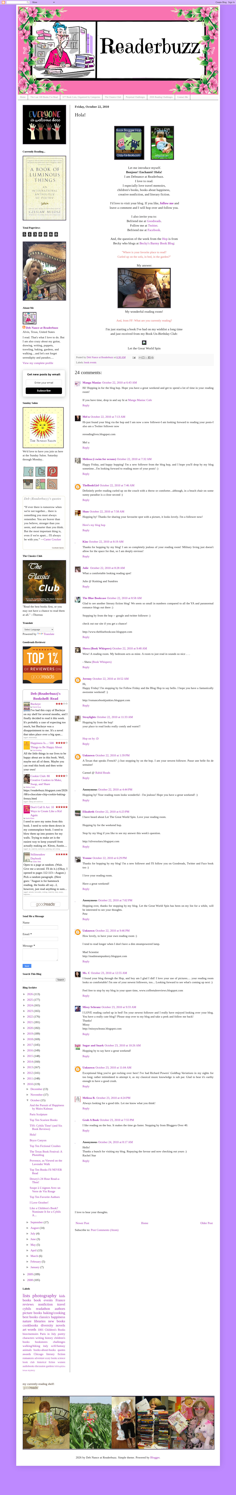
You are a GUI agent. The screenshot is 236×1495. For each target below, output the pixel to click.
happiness (58, 1317)
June (34, 1239)
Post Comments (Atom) (104, 1230)
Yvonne (87, 858)
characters (28, 1337)
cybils (27, 1309)
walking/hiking (31, 1345)
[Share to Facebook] (149, 357)
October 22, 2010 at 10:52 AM (111, 678)
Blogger (154, 1457)
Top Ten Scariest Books (43, 1120)
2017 (30, 1044)
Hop (165, 239)
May (34, 1244)
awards (27, 1354)
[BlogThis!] (143, 357)
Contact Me (182, 97)
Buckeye (36, 703)
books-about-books (45, 1349)
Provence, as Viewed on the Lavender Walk (46, 1162)
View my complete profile (38, 363)
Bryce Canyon (38, 1140)
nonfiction (45, 1304)
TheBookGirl (91, 485)
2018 (30, 1039)
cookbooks (30, 1325)
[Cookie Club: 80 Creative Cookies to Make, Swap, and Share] (28, 783)
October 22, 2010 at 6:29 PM (110, 858)
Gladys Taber (37, 861)
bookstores (41, 1341)
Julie (86, 568)
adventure (39, 1358)
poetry (61, 1333)
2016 (30, 1050)
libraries (40, 1321)
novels (60, 1325)
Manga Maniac (92, 382)
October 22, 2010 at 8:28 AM (107, 568)
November (37, 1094)
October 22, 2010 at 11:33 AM (115, 717)
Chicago (38, 1354)
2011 (30, 1078)
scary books (51, 1358)
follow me (167, 203)
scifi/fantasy (58, 1345)
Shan (86, 511)
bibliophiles (60, 1366)
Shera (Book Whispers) (97, 648)
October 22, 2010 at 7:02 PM (115, 900)
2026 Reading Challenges (161, 97)
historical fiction (46, 1362)
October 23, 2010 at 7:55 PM (117, 1120)
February (36, 1261)
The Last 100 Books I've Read (44, 97)
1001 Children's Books (51, 1329)
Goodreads (154, 221)
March (35, 1256)
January (35, 1267)
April (34, 1250)
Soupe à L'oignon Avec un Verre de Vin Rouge (45, 1189)
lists (26, 1295)
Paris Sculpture (38, 1114)
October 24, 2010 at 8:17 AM (115, 1142)
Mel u (86, 416)
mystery (31, 1370)
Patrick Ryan (37, 707)
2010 (30, 1084)
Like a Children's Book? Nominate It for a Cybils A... (45, 1212)
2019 (30, 1033)
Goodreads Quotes (58, 548)
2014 (30, 1061)
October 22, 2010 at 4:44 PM (115, 789)
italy (45, 1345)
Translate (49, 634)
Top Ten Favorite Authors (45, 1197)
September (37, 1222)
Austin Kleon (30, 818)
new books (56, 1321)
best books (30, 1317)
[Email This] (140, 357)
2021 (30, 1022)
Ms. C (86, 973)
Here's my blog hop (94, 525)
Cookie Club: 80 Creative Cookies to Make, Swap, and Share (46, 780)
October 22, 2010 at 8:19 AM (106, 541)
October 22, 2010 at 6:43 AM (119, 382)
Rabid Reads (102, 772)
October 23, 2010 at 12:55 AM (109, 973)
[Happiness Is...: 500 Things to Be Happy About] (28, 748)
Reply (86, 405)
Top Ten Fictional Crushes (45, 1146)
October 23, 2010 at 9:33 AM (119, 1007)
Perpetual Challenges (135, 97)
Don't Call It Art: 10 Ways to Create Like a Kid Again (46, 811)
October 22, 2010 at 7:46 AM (117, 485)
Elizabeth (88, 811)
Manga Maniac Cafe (140, 400)
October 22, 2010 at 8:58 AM (124, 598)
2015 (30, 1056)
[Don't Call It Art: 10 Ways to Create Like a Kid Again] (28, 812)
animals (27, 1349)
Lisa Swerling (37, 750)
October (36, 1100)
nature (27, 1321)
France (60, 1300)
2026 (30, 994)
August (35, 1227)
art (24, 1329)
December (37, 1089)
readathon (43, 1309)
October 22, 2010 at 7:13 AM (108, 416)
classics (44, 1317)
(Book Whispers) (102, 661)
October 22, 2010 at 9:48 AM (129, 648)
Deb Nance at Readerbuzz (42, 327)
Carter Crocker (52, 539)
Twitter (152, 225)
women (61, 1362)
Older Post (206, 1223)
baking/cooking (54, 1313)
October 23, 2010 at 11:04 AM (113, 1067)
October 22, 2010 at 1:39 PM (113, 755)
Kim (85, 541)
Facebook (154, 230)
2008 (30, 1280)
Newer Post (82, 1223)
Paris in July (48, 1333)
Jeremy (87, 678)
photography (44, 1295)
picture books (32, 1313)
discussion (40, 1366)
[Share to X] (146, 357)
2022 (30, 1016)
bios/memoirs (30, 1333)
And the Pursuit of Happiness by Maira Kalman (47, 1107)
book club (29, 1362)
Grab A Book (91, 1120)
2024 (30, 1005)
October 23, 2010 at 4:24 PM (113, 1097)
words (32, 1329)
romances (28, 1358)
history (49, 1337)
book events (90, 362)
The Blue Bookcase (94, 598)
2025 (30, 999)
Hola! (33, 1134)
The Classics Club (113, 97)
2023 (30, 1011)
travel (61, 1304)
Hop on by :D (91, 738)
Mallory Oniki (30, 787)
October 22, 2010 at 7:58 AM (107, 511)
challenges (59, 1341)
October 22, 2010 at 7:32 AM (134, 459)
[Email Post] (133, 357)
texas (25, 1370)
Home (23, 97)
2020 (30, 1028)
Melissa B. (89, 1097)
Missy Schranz (92, 1007)
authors (60, 1309)
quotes (61, 1349)
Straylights (89, 717)
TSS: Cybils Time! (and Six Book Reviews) (46, 1127)
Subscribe (44, 390)
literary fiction (55, 1354)
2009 (30, 1274)
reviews (28, 1304)
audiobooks (28, 1366)
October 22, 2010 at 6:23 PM (112, 811)
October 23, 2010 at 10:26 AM (123, 1045)
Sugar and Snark (93, 1045)
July (33, 1233)
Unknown (89, 755)
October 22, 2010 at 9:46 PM (113, 930)
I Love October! (39, 1202)
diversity (47, 1325)
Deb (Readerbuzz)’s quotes (42, 498)
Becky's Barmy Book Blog (157, 243)
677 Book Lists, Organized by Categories (81, 97)
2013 (30, 1067)
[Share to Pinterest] (152, 357)
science (61, 1358)
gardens (50, 1366)
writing (39, 1337)
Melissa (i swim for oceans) (99, 459)
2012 (30, 1072)
